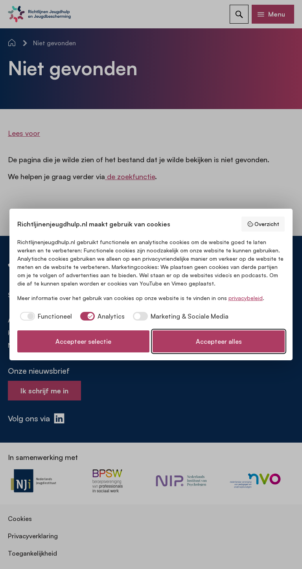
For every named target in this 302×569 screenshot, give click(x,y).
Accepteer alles (219, 341)
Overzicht (266, 224)
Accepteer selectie (83, 341)
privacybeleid (245, 298)
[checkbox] (44, 316)
